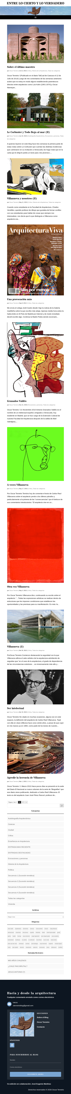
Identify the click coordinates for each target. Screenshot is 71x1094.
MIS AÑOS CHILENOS (17, 960)
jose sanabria (55, 936)
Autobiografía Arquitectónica (36, 136)
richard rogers (58, 943)
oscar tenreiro (43, 943)
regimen (51, 943)
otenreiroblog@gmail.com (23, 1006)
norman (27, 943)
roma (9, 947)
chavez (46, 928)
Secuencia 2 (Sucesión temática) (21, 881)
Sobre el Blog (42, 1017)
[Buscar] (62, 805)
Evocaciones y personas (52, 136)
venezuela (42, 947)
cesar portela (39, 928)
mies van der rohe (12, 943)
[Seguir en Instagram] (12, 1045)
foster (43, 932)
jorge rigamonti (35, 936)
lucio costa (46, 940)
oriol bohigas (34, 943)
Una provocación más (19, 299)
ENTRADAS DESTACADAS (19, 853)
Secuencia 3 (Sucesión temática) (21, 887)
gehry (9, 936)
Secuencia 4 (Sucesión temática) (21, 893)
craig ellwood (53, 928)
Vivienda (11, 904)
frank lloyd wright (51, 932)
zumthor (60, 947)
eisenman (18, 932)
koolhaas (17, 940)
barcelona (25, 928)
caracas (32, 928)
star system (15, 947)
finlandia (38, 932)
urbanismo (28, 947)
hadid (14, 936)
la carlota (24, 940)
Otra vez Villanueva (18, 587)
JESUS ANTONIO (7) (16, 972)
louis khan (39, 940)
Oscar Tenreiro (13, 70)
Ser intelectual (15, 708)
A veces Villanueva (17, 485)
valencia (35, 947)
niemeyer (21, 943)
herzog (19, 936)
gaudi (58, 932)
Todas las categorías (54, 70)
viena (48, 947)
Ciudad (11, 830)
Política (11, 870)
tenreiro (22, 947)
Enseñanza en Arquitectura (19, 841)
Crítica (29, 70)
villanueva (53, 947)
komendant (10, 940)
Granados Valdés (16, 401)
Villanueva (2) (15, 646)
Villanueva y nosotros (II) (22, 198)
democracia (11, 932)
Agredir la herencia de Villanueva (26, 777)
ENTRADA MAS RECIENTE (19, 847)
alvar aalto (10, 928)
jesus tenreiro (26, 936)
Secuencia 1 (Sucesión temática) (21, 876)
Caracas (11, 824)
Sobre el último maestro (21, 67)
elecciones (25, 932)
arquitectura (18, 928)
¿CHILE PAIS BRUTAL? (17, 966)
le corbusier (31, 940)
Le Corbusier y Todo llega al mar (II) (28, 132)
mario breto (54, 940)
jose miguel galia (45, 936)
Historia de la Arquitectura (39, 70)
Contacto (41, 1027)
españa (32, 932)
